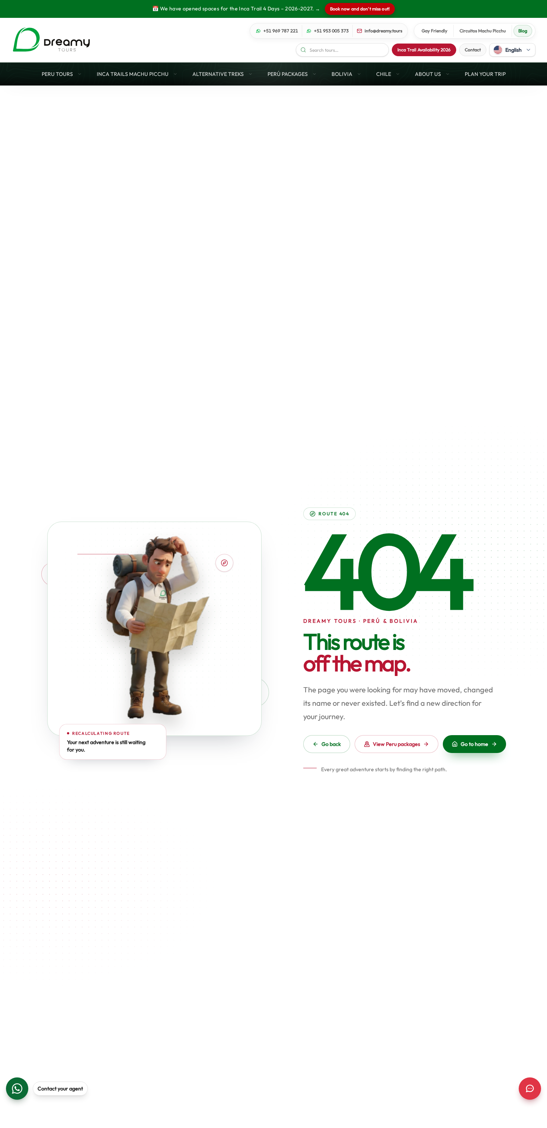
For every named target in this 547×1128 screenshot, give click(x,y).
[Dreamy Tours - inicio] (51, 39)
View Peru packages (396, 744)
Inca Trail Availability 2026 (424, 49)
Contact (473, 49)
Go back (331, 744)
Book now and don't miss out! (360, 9)
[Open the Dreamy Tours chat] (530, 1088)
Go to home (474, 744)
